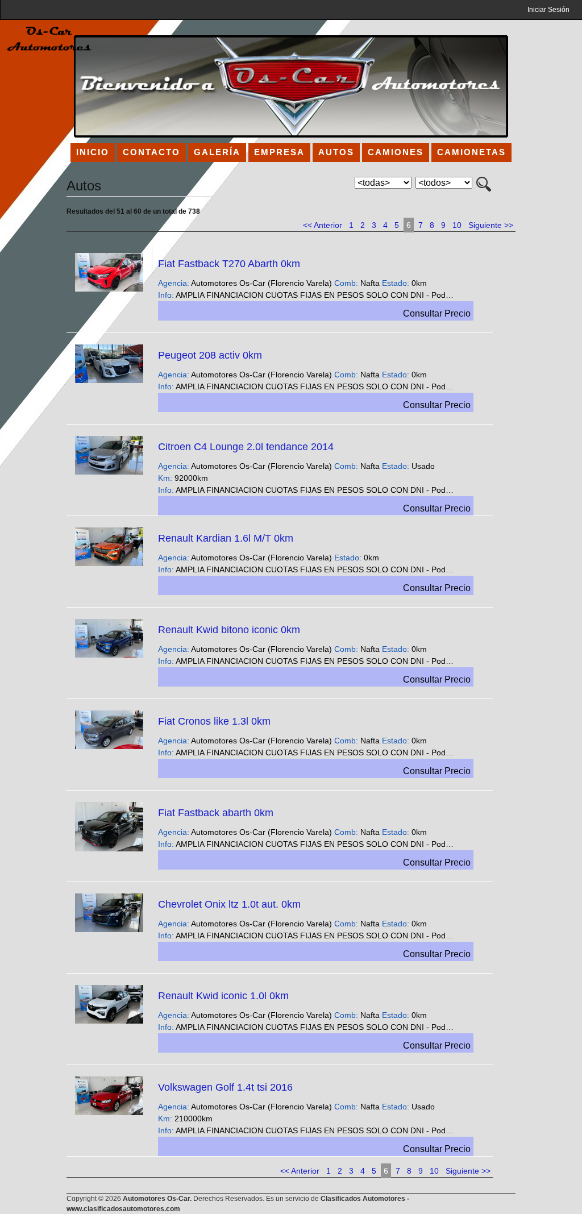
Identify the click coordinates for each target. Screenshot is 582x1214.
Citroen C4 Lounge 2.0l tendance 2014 (246, 446)
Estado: (395, 283)
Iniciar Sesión (548, 10)
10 (457, 225)
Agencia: (173, 283)
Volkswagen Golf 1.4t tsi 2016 (225, 1087)
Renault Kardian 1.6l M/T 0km (225, 538)
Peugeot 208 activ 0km (210, 355)
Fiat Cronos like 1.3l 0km (214, 721)
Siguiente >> (490, 225)
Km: (165, 478)
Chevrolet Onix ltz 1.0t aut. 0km (229, 904)
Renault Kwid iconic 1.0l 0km (223, 995)
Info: (166, 295)
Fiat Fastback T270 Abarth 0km (229, 263)
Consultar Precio (437, 313)
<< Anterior (322, 225)
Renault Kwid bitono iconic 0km (229, 629)
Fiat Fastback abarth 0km (215, 812)
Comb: (346, 283)
